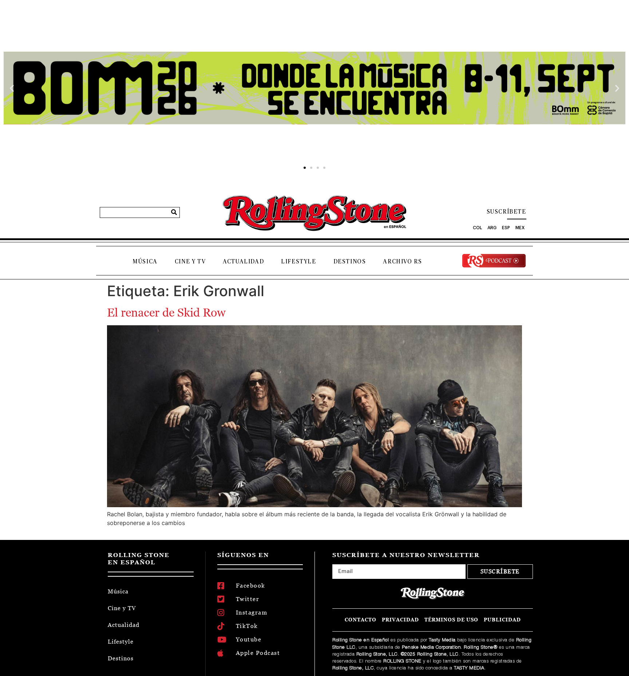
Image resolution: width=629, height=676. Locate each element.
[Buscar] (174, 212)
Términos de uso (451, 620)
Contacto (360, 620)
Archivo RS (402, 262)
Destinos (349, 262)
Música (145, 262)
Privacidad (400, 620)
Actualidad (243, 262)
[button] (11, 88)
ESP (506, 228)
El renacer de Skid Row (166, 312)
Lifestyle (298, 262)
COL (477, 228)
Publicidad (502, 620)
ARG (492, 228)
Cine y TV (190, 262)
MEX (520, 228)
